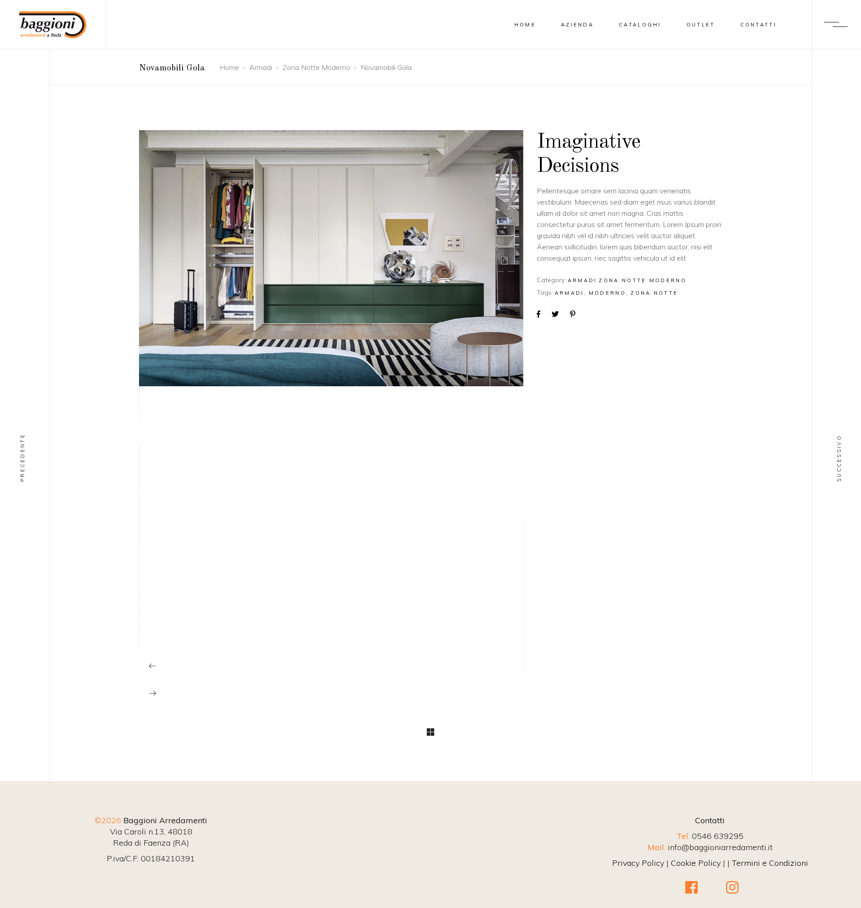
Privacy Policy (638, 863)
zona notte (654, 293)
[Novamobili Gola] (304, 258)
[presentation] (152, 665)
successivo (839, 458)
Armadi (260, 67)
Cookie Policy (696, 863)
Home (229, 67)
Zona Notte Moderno (316, 67)
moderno (607, 293)
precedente (22, 457)
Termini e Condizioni (770, 863)
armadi (569, 293)
